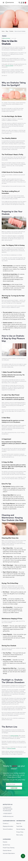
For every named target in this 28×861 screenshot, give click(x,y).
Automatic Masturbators (9, 853)
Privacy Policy (19, 832)
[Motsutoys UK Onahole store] (9, 2)
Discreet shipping (20, 829)
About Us (18, 823)
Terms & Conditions (8, 829)
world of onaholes (14, 735)
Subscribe (14, 788)
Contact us (5, 823)
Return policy (19, 835)
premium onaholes (11, 748)
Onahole (11, 31)
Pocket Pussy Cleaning (8, 847)
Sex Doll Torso (6, 844)
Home (3, 31)
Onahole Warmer (7, 850)
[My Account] (21, 2)
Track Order (19, 826)
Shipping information (8, 826)
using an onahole (9, 65)
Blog (7, 31)
